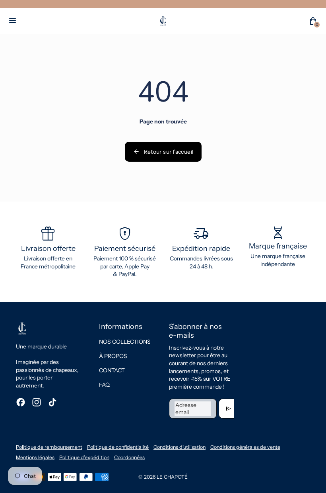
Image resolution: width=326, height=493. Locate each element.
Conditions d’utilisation (179, 447)
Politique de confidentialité (118, 447)
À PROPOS (113, 356)
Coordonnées (129, 457)
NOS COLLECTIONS (125, 341)
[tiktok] (52, 402)
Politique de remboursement (49, 447)
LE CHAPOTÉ (172, 477)
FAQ (104, 384)
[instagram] (36, 402)
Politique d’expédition (84, 457)
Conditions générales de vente (245, 447)
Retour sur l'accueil (163, 151)
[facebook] (20, 402)
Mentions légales (35, 457)
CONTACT (112, 370)
